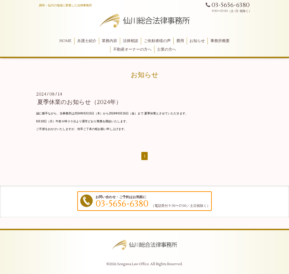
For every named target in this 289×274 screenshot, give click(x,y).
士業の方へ (166, 49)
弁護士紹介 (86, 40)
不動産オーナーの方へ (132, 49)
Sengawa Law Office (133, 264)
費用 (180, 40)
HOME (65, 40)
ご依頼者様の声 (157, 40)
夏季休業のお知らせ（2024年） (79, 102)
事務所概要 (220, 40)
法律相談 (130, 40)
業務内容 (109, 40)
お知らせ (197, 40)
